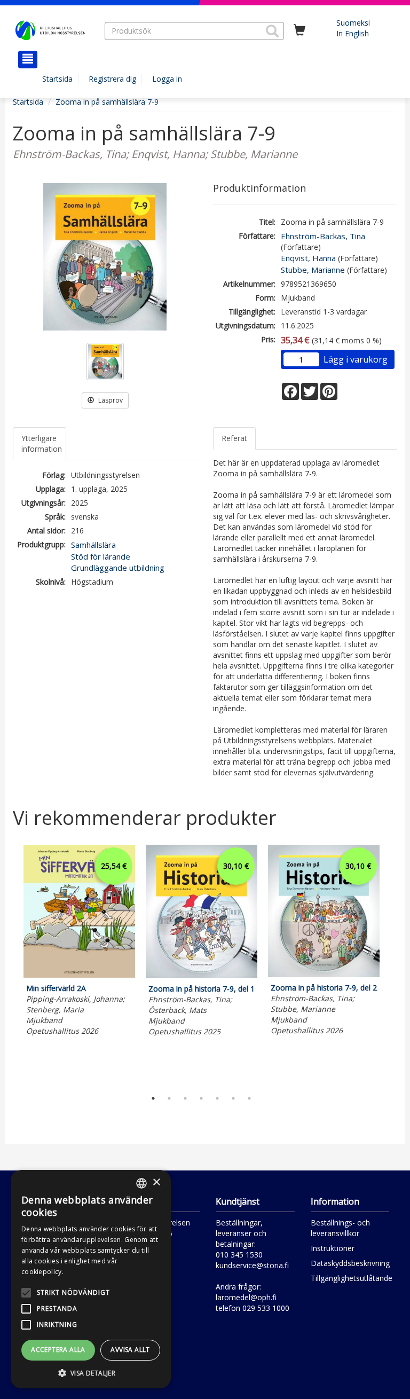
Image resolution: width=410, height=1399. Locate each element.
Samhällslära (93, 544)
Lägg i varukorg (356, 359)
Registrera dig (112, 79)
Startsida (57, 79)
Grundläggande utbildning (117, 567)
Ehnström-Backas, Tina (323, 236)
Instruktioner (332, 1248)
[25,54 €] (79, 975)
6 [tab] (233, 1098)
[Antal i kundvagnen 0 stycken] (299, 30)
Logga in (167, 79)
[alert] (91, 1279)
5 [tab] (217, 1098)
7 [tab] (249, 1098)
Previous (10, 965)
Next (392, 965)
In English (352, 33)
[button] (272, 31)
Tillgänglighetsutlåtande (351, 1278)
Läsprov (110, 400)
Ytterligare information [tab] (41, 443)
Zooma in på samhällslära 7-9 (107, 102)
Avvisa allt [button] (130, 1349)
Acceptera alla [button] (58, 1349)
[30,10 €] (201, 975)
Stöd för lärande (100, 556)
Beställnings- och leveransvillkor (340, 1227)
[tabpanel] (79, 941)
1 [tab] (153, 1098)
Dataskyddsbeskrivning (350, 1263)
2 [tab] (169, 1098)
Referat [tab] (234, 438)
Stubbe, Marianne (313, 269)
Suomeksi (353, 23)
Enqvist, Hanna (308, 258)
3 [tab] (185, 1098)
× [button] (156, 1182)
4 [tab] (201, 1098)
